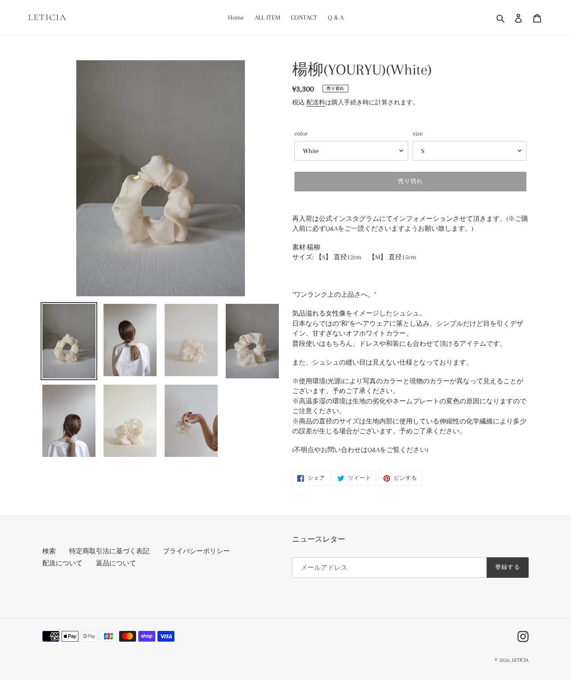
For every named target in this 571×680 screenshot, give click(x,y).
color (301, 133)
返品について (116, 563)
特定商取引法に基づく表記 (109, 551)
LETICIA (520, 660)
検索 (49, 551)
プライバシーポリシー (196, 551)
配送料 (315, 102)
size (418, 133)
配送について (62, 563)
